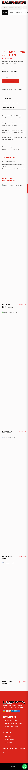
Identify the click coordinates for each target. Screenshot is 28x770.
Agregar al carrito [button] (20, 304)
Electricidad (19, 12)
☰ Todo (5, 12)
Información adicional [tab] (10, 103)
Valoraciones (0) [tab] (8, 107)
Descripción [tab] (7, 98)
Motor (11, 12)
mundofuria (14, 766)
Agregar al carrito (10, 81)
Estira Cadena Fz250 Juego (7, 432)
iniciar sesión (9, 169)
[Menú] (25, 7)
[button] (24, 766)
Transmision (19, 89)
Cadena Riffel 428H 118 (7, 557)
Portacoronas (12, 89)
